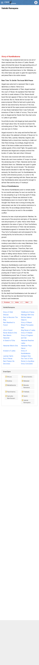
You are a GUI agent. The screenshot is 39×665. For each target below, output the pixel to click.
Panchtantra (11, 392)
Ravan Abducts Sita (10, 333)
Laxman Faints (8, 356)
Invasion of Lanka (9, 351)
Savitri (26, 396)
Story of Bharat (26, 322)
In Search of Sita (9, 340)
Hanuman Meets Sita (10, 346)
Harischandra (28, 377)
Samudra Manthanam (11, 397)
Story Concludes (27, 364)
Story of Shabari (26, 333)
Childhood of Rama (27, 312)
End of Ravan (7, 359)
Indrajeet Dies (26, 356)
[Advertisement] (19, 30)
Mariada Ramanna (27, 386)
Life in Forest (7, 330)
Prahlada (26, 392)
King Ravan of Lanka (28, 330)
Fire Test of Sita (27, 359)
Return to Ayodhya (27, 361)
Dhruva (9, 377)
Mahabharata (11, 385)
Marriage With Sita (27, 315)
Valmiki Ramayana (27, 401)
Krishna (9, 381)
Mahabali (26, 381)
